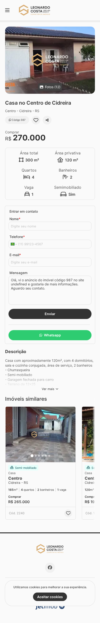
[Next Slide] (91, 60)
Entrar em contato (23, 211)
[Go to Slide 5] (46, 456)
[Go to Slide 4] (42, 456)
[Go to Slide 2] (36, 456)
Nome (14, 219)
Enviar (50, 314)
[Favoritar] (36, 120)
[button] (50, 60)
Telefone (17, 237)
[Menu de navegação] (7, 10)
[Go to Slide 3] (39, 456)
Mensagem (18, 273)
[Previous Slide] (9, 60)
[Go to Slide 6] (49, 456)
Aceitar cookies (50, 597)
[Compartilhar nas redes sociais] (47, 120)
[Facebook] (50, 568)
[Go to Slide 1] (32, 455)
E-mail (15, 255)
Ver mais (48, 389)
